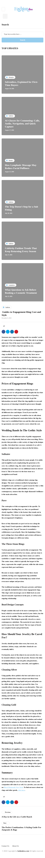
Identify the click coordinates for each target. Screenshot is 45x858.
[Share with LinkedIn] (12, 332)
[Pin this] (16, 332)
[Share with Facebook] (3, 332)
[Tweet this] (8, 332)
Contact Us (5, 846)
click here (21, 790)
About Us (15, 846)
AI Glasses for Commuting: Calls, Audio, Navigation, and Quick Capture (22, 123)
